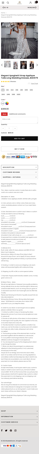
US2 (7, 90)
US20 (18, 94)
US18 (13, 94)
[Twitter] (6, 430)
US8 (21, 90)
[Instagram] (15, 430)
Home (3, 13)
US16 (8, 94)
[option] (19, 40)
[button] (5, 81)
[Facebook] (1, 430)
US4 (12, 90)
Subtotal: (4, 133)
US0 (3, 90)
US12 (31, 90)
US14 (3, 94)
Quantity (4, 124)
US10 (26, 90)
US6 (17, 90)
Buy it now (19, 149)
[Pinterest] (11, 430)
